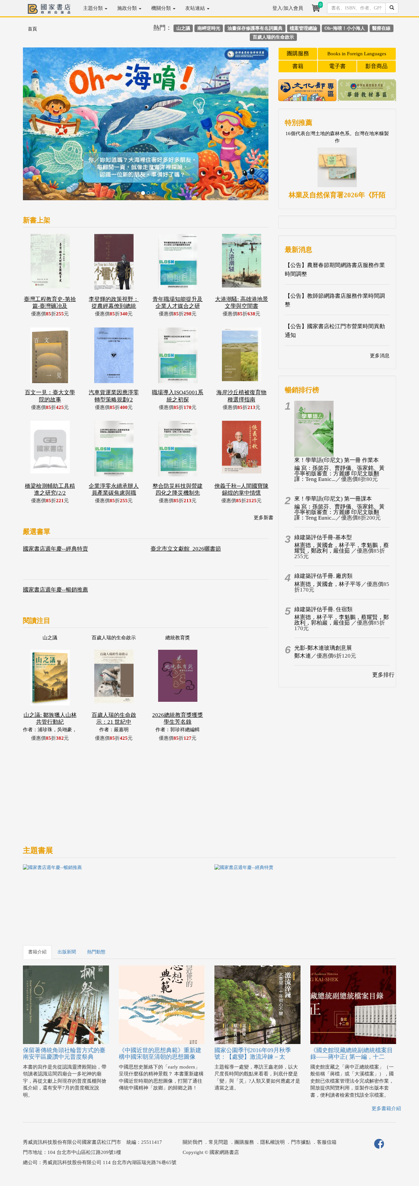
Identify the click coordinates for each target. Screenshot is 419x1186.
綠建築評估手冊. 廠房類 (323, 576)
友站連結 (195, 8)
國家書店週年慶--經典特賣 (55, 549)
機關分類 (161, 8)
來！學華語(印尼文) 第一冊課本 (333, 499)
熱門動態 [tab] (96, 951)
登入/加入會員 (287, 8)
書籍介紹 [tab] (37, 951)
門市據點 (301, 1142)
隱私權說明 (272, 1142)
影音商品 (376, 66)
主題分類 (93, 8)
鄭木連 (302, 656)
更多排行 (383, 675)
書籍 (297, 66)
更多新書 (263, 517)
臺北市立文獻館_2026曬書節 (186, 549)
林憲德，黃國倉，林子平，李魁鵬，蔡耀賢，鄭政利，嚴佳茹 (341, 548)
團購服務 (298, 53)
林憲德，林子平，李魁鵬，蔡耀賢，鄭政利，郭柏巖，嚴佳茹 (341, 620)
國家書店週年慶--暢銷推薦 (55, 590)
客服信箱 (327, 1142)
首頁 (32, 29)
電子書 (337, 66)
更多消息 (380, 355)
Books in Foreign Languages (356, 53)
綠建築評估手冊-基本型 (323, 537)
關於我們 (192, 1142)
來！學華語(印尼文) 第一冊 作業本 (336, 460)
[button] (41, 127)
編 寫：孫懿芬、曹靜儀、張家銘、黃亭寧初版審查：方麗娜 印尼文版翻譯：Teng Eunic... (339, 473)
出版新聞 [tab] (67, 951)
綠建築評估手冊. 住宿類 (323, 609)
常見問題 (218, 1142)
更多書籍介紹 (386, 1108)
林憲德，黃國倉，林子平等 (327, 584)
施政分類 (127, 8)
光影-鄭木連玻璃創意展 (323, 648)
